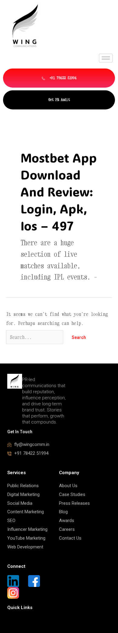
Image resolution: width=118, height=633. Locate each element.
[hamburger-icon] (106, 58)
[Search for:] (36, 337)
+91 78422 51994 (62, 77)
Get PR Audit (59, 99)
